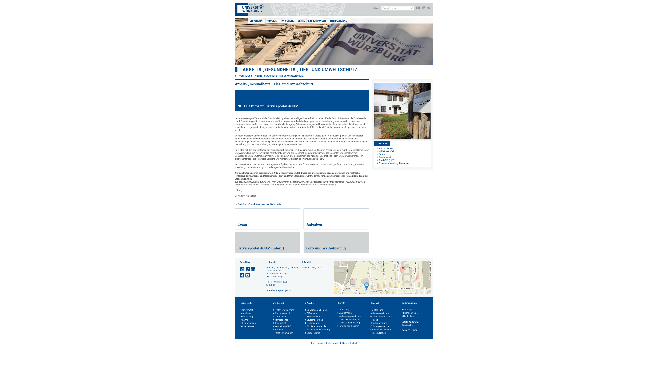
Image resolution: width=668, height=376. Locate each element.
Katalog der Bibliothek (349, 326)
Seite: (404, 330)
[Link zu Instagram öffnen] (242, 269)
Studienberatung (315, 320)
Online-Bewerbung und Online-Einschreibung (350, 321)
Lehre (301, 20)
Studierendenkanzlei (317, 326)
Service (310, 303)
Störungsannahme (380, 326)
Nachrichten (281, 316)
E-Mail (272, 285)
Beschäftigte (281, 323)
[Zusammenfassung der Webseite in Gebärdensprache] (423, 8)
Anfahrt (307, 262)
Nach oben (408, 316)
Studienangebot (282, 313)
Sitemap (407, 309)
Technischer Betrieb (381, 329)
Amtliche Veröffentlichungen (284, 331)
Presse (374, 320)
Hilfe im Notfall (378, 333)
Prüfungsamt (313, 323)
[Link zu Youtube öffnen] (247, 275)
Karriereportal (281, 320)
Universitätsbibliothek (317, 310)
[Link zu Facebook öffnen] (242, 275)
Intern (376, 8)
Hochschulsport (314, 316)
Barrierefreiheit (349, 343)
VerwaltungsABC (283, 326)
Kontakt (272, 262)
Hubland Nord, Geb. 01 (313, 267)
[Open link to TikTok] (247, 269)
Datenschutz (332, 343)
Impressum (317, 343)
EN (428, 8)
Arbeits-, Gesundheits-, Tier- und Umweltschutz (300, 69)
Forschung (287, 20)
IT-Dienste (312, 313)
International (338, 20)
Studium (272, 20)
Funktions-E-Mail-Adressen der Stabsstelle (259, 204)
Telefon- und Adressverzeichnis (380, 312)
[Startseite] (236, 76)
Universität (257, 20)
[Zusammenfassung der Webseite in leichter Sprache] (418, 8)
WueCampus (345, 313)
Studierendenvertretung (318, 329)
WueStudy (344, 309)
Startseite (247, 303)
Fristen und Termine (284, 310)
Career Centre (313, 333)
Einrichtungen (317, 20)
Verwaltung (245, 76)
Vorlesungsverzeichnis (350, 316)
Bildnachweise (410, 313)
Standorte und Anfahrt (381, 316)
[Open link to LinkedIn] (253, 269)
